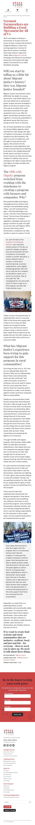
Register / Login (9, 810)
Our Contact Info (7, 776)
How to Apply (7, 792)
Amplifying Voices (9, 759)
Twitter (13, 745)
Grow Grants (6, 788)
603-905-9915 (10, 740)
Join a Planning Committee (10, 763)
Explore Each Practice (9, 752)
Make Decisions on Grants (10, 761)
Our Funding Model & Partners (11, 772)
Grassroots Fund (9, 732)
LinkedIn (7, 745)
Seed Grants (6, 786)
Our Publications (7, 774)
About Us (6, 768)
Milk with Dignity (13, 173)
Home (5, 15)
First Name (8, 700)
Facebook (5, 745)
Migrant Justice (19, 55)
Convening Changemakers (11, 795)
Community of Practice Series (10, 756)
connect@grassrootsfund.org (9, 742)
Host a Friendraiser (8, 765)
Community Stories (8, 754)
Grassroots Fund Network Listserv (11, 797)
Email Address (9, 693)
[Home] (17, 5)
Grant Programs (8, 784)
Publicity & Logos (8, 778)
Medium (10, 745)
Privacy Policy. (11, 821)
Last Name (7, 706)
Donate (7, 806)
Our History (6, 770)
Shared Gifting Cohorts (9, 790)
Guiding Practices (9, 750)
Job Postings (6, 780)
